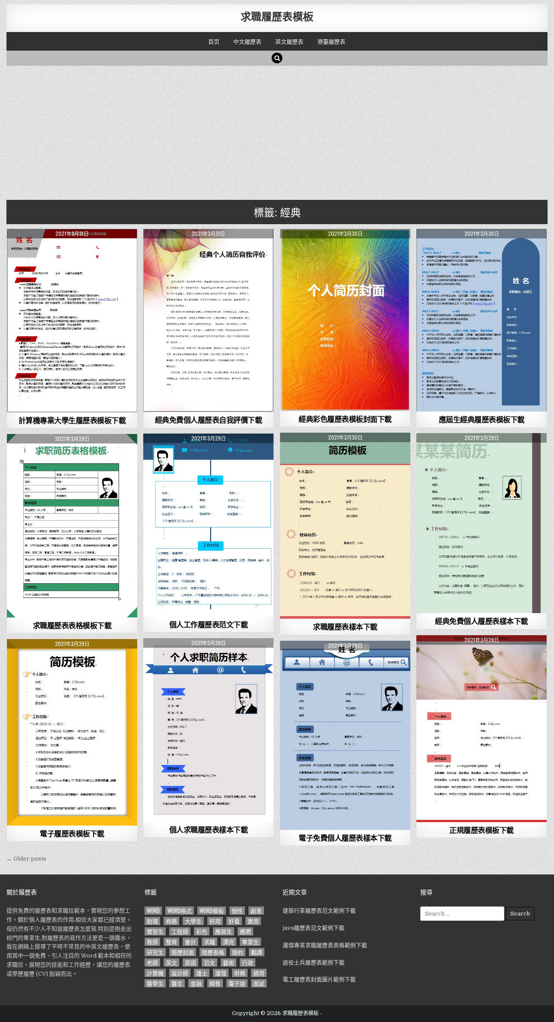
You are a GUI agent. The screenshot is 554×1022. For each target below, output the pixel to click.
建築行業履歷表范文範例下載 (319, 910)
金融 (196, 983)
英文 (171, 962)
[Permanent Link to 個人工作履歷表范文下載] (208, 525)
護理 (220, 973)
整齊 (171, 942)
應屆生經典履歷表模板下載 (482, 419)
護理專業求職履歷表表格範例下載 (325, 945)
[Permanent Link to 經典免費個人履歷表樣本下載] (481, 523)
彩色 (201, 931)
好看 (234, 921)
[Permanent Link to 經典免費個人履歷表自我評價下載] (208, 320)
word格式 (179, 910)
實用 (253, 921)
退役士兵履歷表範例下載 (314, 962)
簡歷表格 (213, 952)
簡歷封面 (182, 952)
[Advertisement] (266, 130)
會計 (190, 942)
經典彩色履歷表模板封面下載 (345, 419)
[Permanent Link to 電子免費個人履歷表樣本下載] (345, 735)
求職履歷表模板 (277, 16)
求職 (209, 942)
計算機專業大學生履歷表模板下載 (72, 420)
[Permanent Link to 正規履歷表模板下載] (481, 728)
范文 (209, 962)
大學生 (193, 921)
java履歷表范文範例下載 (314, 928)
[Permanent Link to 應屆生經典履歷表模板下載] (481, 320)
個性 (237, 910)
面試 (258, 983)
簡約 (237, 952)
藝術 (228, 962)
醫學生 (155, 983)
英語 (190, 962)
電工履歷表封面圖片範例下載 (319, 979)
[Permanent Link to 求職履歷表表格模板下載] (72, 525)
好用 (215, 921)
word (153, 910)
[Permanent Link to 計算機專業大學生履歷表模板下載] (72, 320)
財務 (239, 973)
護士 (201, 973)
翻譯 (256, 952)
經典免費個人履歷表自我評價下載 (208, 419)
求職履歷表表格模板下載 (72, 625)
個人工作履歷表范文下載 (208, 624)
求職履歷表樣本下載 (345, 626)
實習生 (155, 931)
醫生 (177, 983)
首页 (213, 41)
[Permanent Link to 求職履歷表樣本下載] (345, 526)
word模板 (212, 910)
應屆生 (223, 931)
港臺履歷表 (331, 41)
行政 (247, 962)
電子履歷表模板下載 (72, 833)
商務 (171, 921)
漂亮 (228, 942)
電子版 (237, 983)
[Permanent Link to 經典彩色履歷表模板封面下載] (345, 320)
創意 (256, 910)
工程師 (179, 931)
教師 (152, 942)
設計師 (179, 973)
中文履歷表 (247, 41)
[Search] (277, 58)
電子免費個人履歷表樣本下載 (345, 837)
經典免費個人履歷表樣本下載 (481, 621)
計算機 (155, 973)
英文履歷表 (289, 41)
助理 (152, 921)
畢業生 (250, 942)
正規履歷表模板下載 (481, 830)
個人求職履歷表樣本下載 (208, 829)
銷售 (215, 983)
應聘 (245, 931)
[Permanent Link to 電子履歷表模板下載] (72, 732)
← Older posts (26, 858)
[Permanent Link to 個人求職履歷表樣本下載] (208, 730)
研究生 (155, 952)
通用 (258, 973)
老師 (152, 962)
